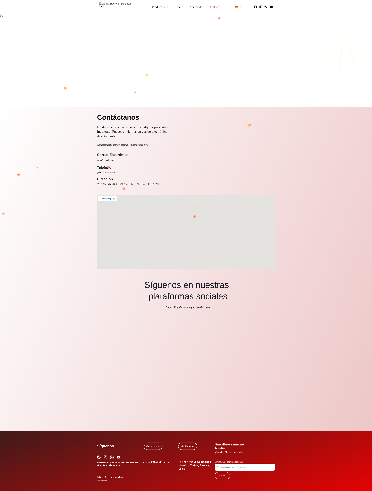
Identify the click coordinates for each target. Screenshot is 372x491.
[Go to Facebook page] (256, 7)
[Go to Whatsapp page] (267, 7)
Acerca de (195, 7)
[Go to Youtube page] (271, 7)
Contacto (214, 7)
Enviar (222, 475)
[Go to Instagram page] (261, 7)
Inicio (179, 7)
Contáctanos (187, 446)
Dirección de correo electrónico (229, 462)
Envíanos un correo (153, 446)
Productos (158, 7)
